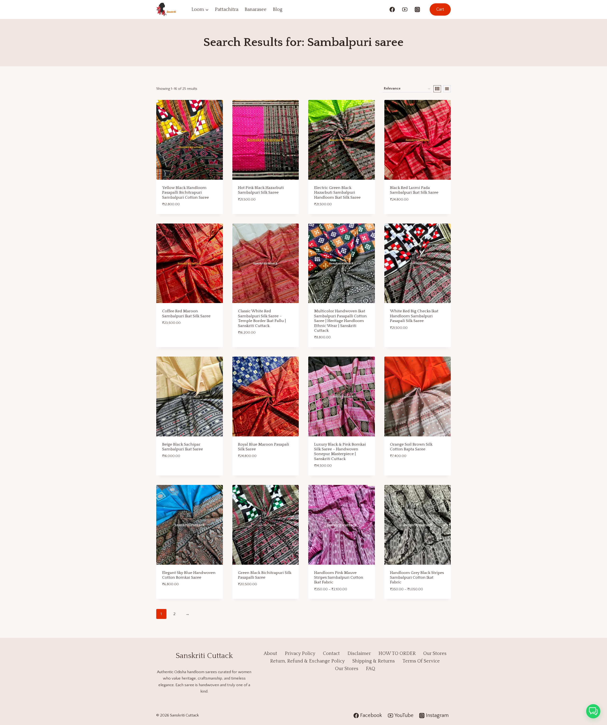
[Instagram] (417, 9)
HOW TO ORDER (397, 653)
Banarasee (255, 9)
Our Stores (434, 653)
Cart (440, 9)
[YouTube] (405, 9)
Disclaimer (359, 653)
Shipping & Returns (373, 661)
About (270, 653)
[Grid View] (437, 88)
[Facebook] (392, 9)
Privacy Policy (300, 653)
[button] (593, 711)
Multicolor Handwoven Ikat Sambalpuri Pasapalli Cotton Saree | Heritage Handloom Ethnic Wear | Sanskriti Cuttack (340, 321)
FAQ (370, 668)
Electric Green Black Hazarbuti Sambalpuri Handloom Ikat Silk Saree (337, 193)
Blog (277, 9)
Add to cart (249, 212)
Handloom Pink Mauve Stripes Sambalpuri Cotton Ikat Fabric (338, 578)
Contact (331, 653)
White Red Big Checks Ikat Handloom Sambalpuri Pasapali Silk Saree (414, 316)
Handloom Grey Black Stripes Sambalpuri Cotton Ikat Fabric (417, 578)
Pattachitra (226, 9)
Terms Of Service (421, 661)
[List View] (447, 88)
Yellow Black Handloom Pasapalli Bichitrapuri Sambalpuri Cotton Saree (185, 193)
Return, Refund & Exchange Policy (307, 661)
